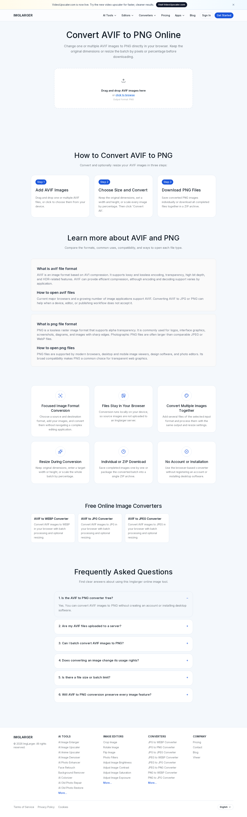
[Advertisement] (123, 121)
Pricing (165, 15)
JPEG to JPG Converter (162, 762)
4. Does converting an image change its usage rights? (123, 660)
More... (62, 792)
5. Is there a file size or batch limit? (123, 677)
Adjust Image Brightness (117, 762)
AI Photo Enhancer (69, 762)
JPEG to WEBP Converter (163, 757)
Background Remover (71, 772)
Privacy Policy (46, 806)
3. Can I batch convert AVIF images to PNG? (123, 643)
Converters (146, 15)
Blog (192, 15)
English (223, 807)
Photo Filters (110, 757)
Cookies (63, 806)
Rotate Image (111, 747)
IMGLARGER (23, 15)
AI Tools (108, 15)
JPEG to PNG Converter (162, 767)
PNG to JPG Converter (161, 777)
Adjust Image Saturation (117, 772)
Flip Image (109, 752)
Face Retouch (66, 767)
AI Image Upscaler (69, 747)
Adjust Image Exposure (117, 777)
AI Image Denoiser (69, 757)
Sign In (206, 15)
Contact (197, 747)
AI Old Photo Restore (70, 787)
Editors (126, 15)
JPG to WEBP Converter (162, 742)
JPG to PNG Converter (161, 747)
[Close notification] (233, 5)
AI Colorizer (65, 777)
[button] (123, 88)
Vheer (196, 757)
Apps (178, 15)
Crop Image (110, 742)
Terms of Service (24, 806)
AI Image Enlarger (68, 742)
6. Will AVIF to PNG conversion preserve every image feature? (123, 694)
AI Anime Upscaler (69, 752)
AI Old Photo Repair (70, 782)
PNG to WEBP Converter (162, 772)
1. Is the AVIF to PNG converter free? (123, 598)
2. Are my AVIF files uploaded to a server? (123, 626)
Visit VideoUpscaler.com (171, 4)
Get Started (224, 15)
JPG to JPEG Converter (162, 752)
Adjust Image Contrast (116, 767)
